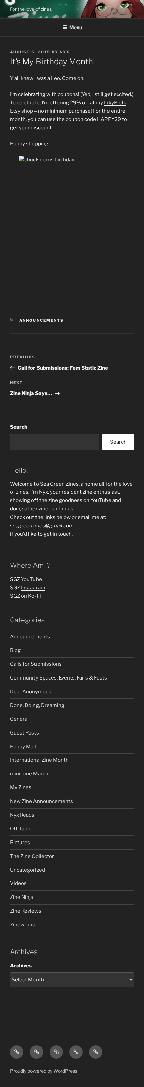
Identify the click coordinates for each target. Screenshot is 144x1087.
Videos (18, 883)
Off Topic (20, 829)
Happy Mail (23, 747)
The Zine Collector (32, 856)
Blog (15, 650)
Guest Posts (24, 733)
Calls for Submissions (36, 664)
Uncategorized (27, 870)
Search (18, 427)
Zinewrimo (22, 925)
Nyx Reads (22, 815)
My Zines (20, 787)
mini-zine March (29, 774)
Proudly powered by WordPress (43, 1071)
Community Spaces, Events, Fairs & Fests (58, 678)
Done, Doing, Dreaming (37, 705)
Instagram (33, 588)
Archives (21, 966)
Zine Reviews (25, 911)
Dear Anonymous (30, 692)
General (19, 719)
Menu (75, 27)
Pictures (20, 842)
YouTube (31, 579)
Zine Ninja (21, 897)
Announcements (41, 320)
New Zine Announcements (41, 801)
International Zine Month (39, 760)
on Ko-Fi (31, 596)
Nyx (65, 52)
